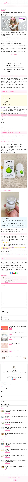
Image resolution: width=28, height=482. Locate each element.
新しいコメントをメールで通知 (5, 317)
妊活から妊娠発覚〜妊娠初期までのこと (15, 343)
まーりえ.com (6, 2)
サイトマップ (9, 477)
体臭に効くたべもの (13, 60)
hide (16, 54)
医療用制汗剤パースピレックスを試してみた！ (14, 63)
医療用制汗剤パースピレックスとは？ (13, 65)
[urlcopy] (17, 273)
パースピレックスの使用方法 (11, 66)
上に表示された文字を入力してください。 (6, 312)
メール (2, 303)
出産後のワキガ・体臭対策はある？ (12, 59)
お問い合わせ (18, 477)
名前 (2, 300)
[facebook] (12, 273)
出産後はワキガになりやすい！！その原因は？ (14, 56)
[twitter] (10, 273)
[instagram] (6, 282)
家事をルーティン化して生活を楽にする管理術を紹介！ (17, 337)
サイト (2, 306)
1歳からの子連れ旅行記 (15, 480)
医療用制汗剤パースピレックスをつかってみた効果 (15, 69)
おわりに (8, 71)
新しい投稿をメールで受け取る (5, 319)
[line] (16, 273)
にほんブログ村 (3, 384)
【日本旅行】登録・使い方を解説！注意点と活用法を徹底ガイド (14, 422)
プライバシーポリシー (14, 477)
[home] (7, 282)
